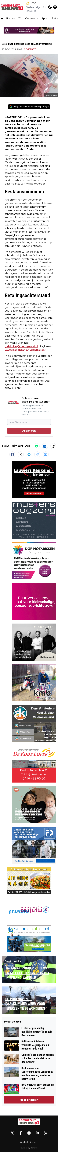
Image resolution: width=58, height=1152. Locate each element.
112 (20, 18)
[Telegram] (29, 454)
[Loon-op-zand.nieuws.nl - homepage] (12, 7)
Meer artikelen (29, 1099)
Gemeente (31, 18)
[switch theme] (50, 7)
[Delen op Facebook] (12, 454)
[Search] (45, 7)
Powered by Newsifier (29, 1148)
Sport (45, 18)
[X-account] (12, 1133)
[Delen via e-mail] (46, 454)
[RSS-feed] (45, 1133)
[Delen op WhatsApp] (37, 446)
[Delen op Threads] (53, 446)
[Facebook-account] (20, 1133)
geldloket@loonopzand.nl (21, 346)
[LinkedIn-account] (37, 1133)
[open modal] (55, 7)
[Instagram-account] (29, 1133)
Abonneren (29, 430)
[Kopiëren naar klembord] (37, 454)
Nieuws (10, 18)
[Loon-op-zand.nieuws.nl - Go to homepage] (29, 1121)
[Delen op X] (21, 454)
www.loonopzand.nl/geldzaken (25, 350)
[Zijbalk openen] (2, 18)
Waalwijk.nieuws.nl (29, 1142)
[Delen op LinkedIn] (45, 446)
